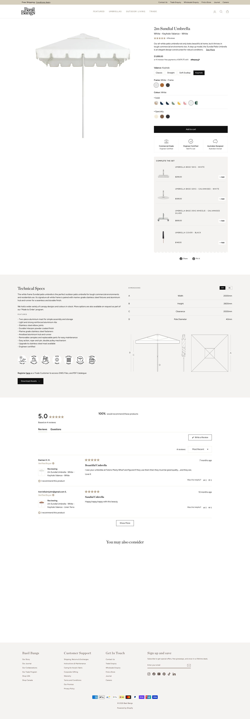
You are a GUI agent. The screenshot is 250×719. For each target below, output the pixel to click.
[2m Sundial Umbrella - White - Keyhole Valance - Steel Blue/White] (168, 103)
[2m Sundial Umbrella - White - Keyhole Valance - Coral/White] (185, 103)
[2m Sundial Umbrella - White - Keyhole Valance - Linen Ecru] (156, 116)
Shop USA (26, 676)
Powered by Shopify (125, 708)
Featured (99, 11)
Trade (153, 11)
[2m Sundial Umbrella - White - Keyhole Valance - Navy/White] (162, 103)
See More (210, 49)
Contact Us (162, 2)
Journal (217, 2)
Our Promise (69, 684)
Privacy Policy (69, 689)
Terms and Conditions (72, 680)
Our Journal (26, 664)
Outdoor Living (135, 11)
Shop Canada (27, 680)
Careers (226, 2)
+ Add (222, 177)
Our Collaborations (29, 668)
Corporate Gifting (71, 672)
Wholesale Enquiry (191, 2)
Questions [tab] (55, 430)
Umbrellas (115, 11)
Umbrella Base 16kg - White (190, 167)
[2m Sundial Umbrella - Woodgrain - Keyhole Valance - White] (162, 85)
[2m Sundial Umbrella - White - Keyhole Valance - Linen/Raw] (156, 103)
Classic (159, 73)
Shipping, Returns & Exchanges (76, 659)
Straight (170, 73)
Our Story (26, 659)
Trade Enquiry (175, 2)
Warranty (67, 676)
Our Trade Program (29, 672)
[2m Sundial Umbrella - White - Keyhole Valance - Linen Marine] (168, 116)
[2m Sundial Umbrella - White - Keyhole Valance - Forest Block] (196, 103)
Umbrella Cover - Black (188, 233)
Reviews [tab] (42, 430)
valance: (162, 68)
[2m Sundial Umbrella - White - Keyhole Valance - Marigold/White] (179, 103)
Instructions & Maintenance (75, 664)
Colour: (160, 92)
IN (229, 288)
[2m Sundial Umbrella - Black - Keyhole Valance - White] (168, 85)
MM (222, 288)
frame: (164, 80)
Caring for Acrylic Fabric (73, 668)
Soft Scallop (184, 73)
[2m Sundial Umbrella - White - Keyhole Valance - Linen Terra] (162, 116)
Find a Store (206, 2)
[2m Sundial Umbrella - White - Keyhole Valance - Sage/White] (173, 103)
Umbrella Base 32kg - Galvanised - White (197, 189)
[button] (164, 38)
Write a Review (203, 438)
